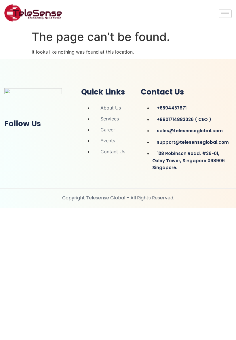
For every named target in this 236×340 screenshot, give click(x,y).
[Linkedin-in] (11, 139)
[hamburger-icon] (225, 14)
